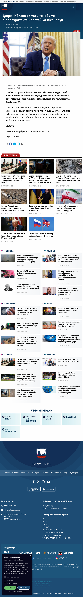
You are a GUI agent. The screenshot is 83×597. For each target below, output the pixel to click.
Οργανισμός (73, 473)
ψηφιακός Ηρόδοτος (51, 1)
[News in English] (10, 432)
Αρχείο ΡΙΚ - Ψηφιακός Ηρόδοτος (55, 508)
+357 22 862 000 (10, 506)
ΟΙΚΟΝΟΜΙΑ (10, 304)
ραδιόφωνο (30, 1)
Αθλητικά (45, 473)
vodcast (63, 1)
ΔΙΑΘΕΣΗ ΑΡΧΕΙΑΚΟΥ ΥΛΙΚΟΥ (42, 586)
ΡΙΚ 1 (45, 519)
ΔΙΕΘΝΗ (76, 31)
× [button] (30, 555)
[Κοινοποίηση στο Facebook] (10, 144)
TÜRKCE (47, 464)
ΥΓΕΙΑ (49, 304)
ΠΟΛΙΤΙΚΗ (51, 251)
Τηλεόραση (25, 473)
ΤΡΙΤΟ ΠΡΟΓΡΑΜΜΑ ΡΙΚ (52, 535)
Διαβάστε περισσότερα (19, 573)
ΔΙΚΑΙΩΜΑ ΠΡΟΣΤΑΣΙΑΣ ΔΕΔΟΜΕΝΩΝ (42, 582)
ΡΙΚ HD (45, 524)
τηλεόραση (20, 1)
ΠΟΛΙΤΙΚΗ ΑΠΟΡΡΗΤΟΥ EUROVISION (42, 588)
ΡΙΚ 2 (45, 522)
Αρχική (7, 473)
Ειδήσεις (15, 473)
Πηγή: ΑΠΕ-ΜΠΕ (13, 136)
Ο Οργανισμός (48, 506)
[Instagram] (43, 482)
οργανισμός (71, 1)
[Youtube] (48, 482)
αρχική (4, 1)
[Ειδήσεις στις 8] (10, 419)
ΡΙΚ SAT (45, 527)
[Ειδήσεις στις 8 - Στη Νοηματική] (30, 419)
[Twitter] (38, 482)
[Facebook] (34, 482)
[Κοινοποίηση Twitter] (14, 144)
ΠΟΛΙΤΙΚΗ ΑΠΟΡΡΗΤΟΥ (42, 584)
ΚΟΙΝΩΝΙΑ (10, 251)
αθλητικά (38, 1)
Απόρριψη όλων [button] (24, 587)
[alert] (17, 574)
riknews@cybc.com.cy (12, 510)
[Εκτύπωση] (21, 144)
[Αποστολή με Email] (18, 144)
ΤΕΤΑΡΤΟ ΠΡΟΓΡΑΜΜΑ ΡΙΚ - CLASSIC (57, 538)
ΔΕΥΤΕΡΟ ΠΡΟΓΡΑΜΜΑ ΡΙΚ (53, 533)
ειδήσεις (11, 1)
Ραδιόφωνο (36, 473)
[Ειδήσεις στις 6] (51, 419)
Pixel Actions (64, 593)
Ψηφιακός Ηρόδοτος (59, 473)
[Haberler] (71, 419)
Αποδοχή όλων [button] (10, 587)
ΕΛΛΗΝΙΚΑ (36, 464)
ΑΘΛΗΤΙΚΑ (51, 355)
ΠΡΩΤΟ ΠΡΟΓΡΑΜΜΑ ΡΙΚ (52, 530)
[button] (5, 577)
